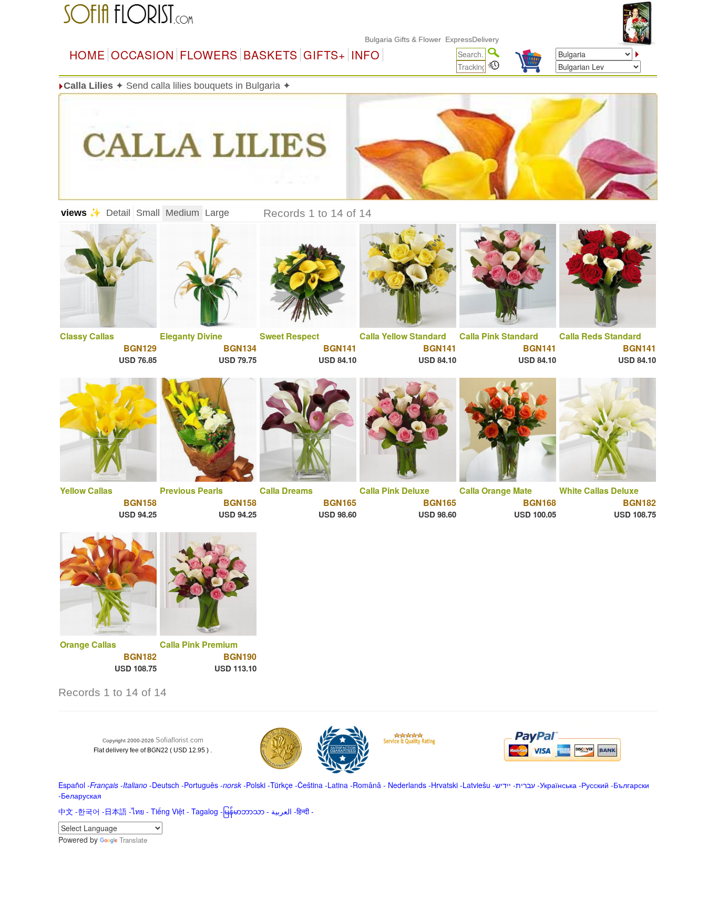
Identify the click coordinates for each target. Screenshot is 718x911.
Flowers (209, 54)
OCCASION (142, 54)
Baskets (270, 54)
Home (87, 54)
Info (365, 54)
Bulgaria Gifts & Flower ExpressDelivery (409, 39)
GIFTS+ (324, 54)
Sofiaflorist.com (179, 740)
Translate (133, 840)
